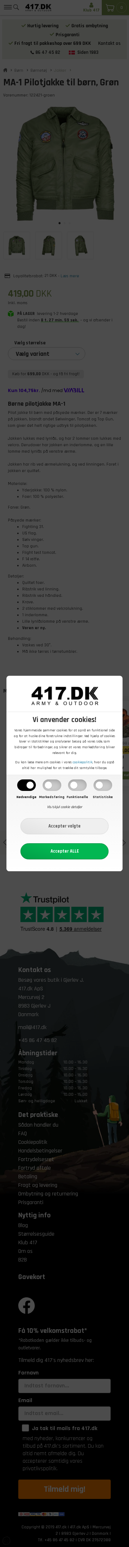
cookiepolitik (82, 762)
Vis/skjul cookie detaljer (64, 807)
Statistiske (103, 797)
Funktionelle (77, 797)
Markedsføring (51, 797)
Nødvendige (26, 797)
